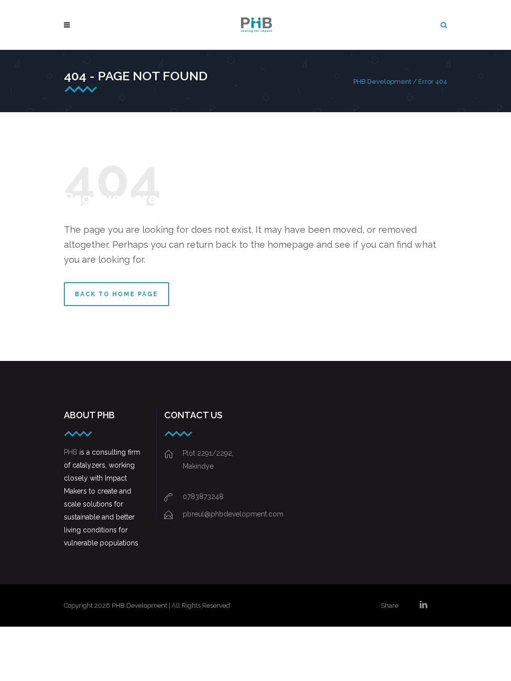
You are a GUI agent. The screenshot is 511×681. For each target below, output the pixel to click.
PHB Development (382, 81)
